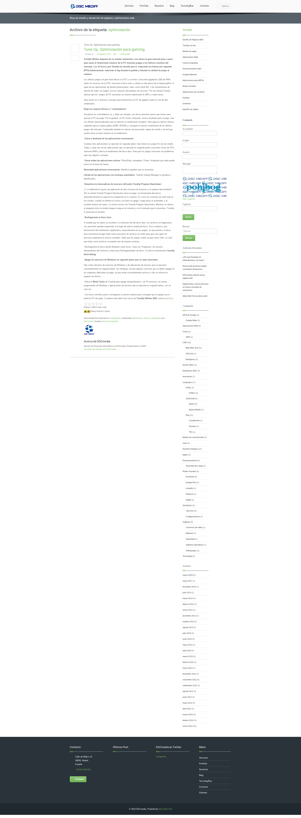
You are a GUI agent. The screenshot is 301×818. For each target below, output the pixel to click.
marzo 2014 (188, 598)
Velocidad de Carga (194, 466)
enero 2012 (188, 726)
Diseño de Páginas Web (193, 40)
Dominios (187, 104)
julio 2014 (187, 592)
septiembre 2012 (190, 685)
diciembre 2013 (189, 616)
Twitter (188, 500)
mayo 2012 (187, 703)
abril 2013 (187, 651)
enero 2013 (188, 668)
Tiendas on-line (189, 45)
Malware (189, 533)
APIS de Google (189, 315)
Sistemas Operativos (194, 545)
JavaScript (190, 398)
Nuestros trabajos (190, 449)
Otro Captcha (189, 199)
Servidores (187, 505)
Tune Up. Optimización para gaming (114, 49)
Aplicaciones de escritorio (194, 92)
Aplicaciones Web (190, 57)
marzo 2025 (188, 575)
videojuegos (156, 318)
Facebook (190, 477)
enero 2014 (188, 610)
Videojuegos (115, 318)
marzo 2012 (188, 714)
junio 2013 (187, 639)
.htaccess (190, 511)
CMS (185, 342)
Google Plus (191, 482)
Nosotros (159, 6)
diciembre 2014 (189, 587)
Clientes (203, 792)
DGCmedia (125, 54)
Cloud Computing (190, 63)
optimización (137, 318)
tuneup (147, 318)
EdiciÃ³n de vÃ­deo (190, 109)
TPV (191, 432)
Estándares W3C (190, 371)
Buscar (186, 226)
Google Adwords (190, 74)
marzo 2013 (188, 656)
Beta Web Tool (192, 348)
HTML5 (192, 393)
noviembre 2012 (190, 680)
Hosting (186, 98)
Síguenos (225, 6)
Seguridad (190, 539)
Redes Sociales (189, 86)
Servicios (129, 6)
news (185, 443)
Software (186, 522)
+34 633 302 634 (82, 769)
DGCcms (189, 354)
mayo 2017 (187, 581)
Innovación (187, 376)
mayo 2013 (187, 645)
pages (185, 455)
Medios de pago (189, 51)
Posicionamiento (190, 460)
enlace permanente (109, 321)
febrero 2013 (188, 662)
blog (171, 298)
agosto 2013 (188, 627)
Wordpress (190, 359)
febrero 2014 (188, 604)
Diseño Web (188, 365)
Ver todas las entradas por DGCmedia (102, 349)
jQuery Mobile (195, 410)
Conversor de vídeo (194, 527)
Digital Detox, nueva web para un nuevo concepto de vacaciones (195, 287)
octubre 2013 (188, 622)
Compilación (194, 420)
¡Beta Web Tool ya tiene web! (195, 296)
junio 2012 (187, 697)
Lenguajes (187, 382)
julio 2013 (187, 633)
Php (187, 415)
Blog (172, 6)
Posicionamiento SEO (192, 69)
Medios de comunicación (193, 437)
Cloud (185, 332)
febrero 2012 (188, 720)
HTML (188, 388)
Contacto (204, 6)
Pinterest (189, 494)
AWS (188, 337)
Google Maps (191, 320)
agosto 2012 (188, 691)
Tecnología (187, 556)
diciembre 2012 (189, 674)
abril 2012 (187, 709)
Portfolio (144, 6)
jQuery (192, 404)
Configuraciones (193, 517)
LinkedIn (189, 488)
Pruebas (192, 426)
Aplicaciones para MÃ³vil (193, 80)
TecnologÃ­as (187, 6)
